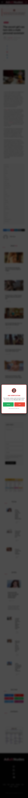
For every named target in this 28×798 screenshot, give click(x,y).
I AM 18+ (8, 404)
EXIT (20, 404)
